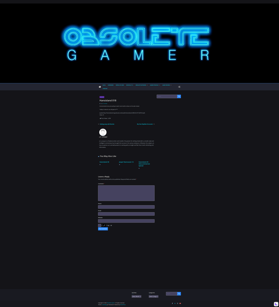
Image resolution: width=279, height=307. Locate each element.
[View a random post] (179, 87)
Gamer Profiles (154, 85)
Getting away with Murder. (107, 124)
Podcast (105, 88)
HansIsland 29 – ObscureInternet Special (144, 164)
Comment (101, 184)
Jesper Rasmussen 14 (126, 162)
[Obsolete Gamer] (100, 87)
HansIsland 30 (104, 162)
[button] (147, 85)
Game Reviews (166, 85)
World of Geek (120, 85)
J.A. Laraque (104, 103)
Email (99, 210)
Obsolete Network (141, 85)
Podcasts (102, 97)
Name (99, 203)
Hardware (110, 85)
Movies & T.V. (129, 85)
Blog (104, 85)
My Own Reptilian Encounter (145, 124)
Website (100, 217)
